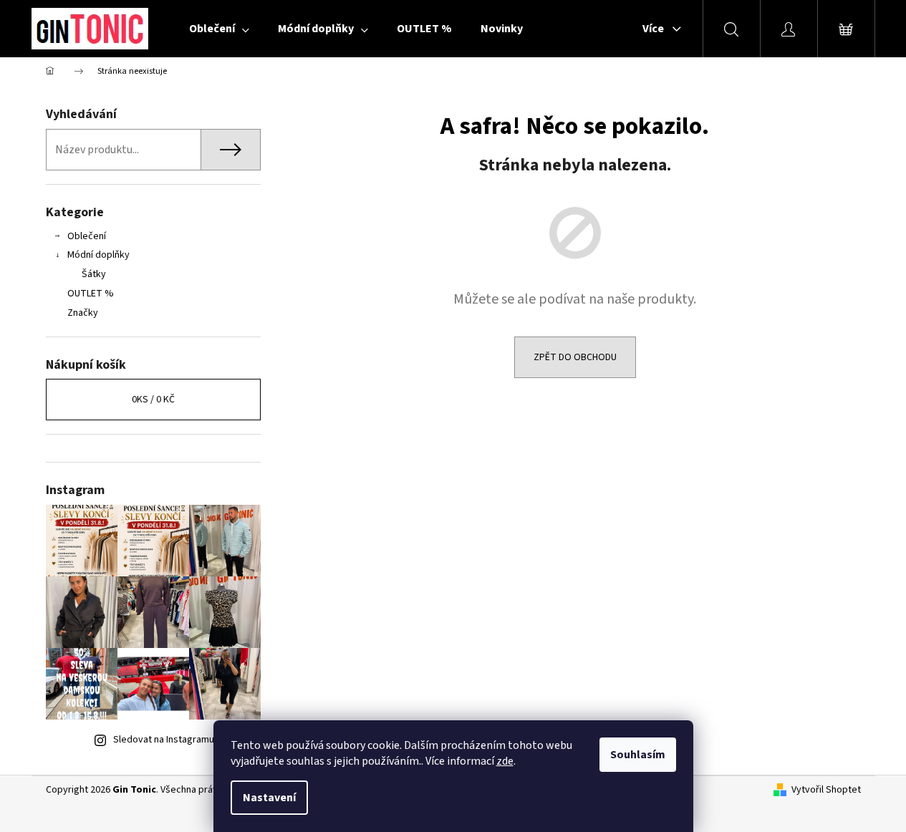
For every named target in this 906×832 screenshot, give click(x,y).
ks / (153, 399)
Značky (82, 313)
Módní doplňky (98, 255)
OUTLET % (90, 293)
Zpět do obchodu (575, 357)
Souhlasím (637, 755)
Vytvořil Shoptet (826, 790)
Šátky (94, 274)
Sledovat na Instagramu (163, 739)
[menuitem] (219, 28)
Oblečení (86, 236)
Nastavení (269, 798)
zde (505, 761)
